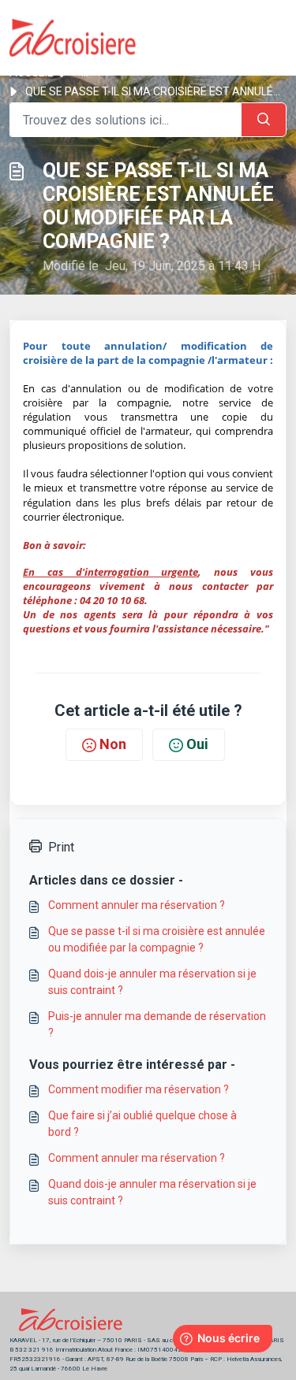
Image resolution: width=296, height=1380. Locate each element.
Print (61, 847)
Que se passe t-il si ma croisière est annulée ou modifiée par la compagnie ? (156, 939)
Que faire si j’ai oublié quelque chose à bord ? (142, 1123)
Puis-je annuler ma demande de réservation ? (157, 1024)
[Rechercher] (264, 119)
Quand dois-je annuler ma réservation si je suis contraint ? (152, 981)
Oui (197, 744)
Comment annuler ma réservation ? (136, 905)
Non (112, 744)
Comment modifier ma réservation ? (138, 1089)
